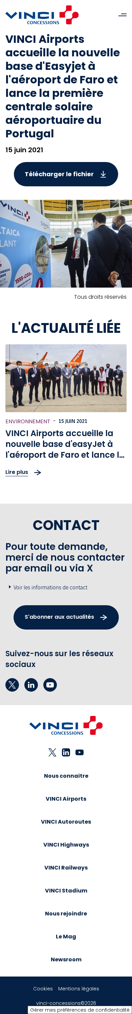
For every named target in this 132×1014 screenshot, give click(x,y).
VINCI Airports (66, 799)
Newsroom (66, 959)
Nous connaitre (66, 776)
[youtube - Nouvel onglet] (50, 685)
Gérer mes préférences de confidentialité (80, 1010)
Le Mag (66, 936)
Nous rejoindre (66, 913)
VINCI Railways (66, 868)
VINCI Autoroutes (66, 822)
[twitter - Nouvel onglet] (12, 685)
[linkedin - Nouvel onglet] (31, 685)
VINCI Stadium (66, 891)
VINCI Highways (66, 845)
